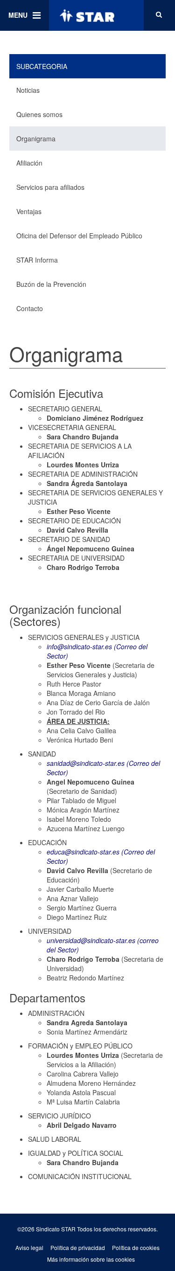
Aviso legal (29, 1247)
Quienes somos (39, 114)
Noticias (28, 90)
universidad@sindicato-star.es (91, 940)
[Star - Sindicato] (87, 15)
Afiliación (29, 162)
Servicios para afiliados (50, 187)
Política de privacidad (77, 1247)
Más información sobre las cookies (91, 1259)
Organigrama (36, 138)
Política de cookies (136, 1247)
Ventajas (29, 211)
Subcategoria (41, 66)
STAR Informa (37, 259)
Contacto (29, 308)
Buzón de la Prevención (51, 284)
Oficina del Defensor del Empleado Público (79, 235)
